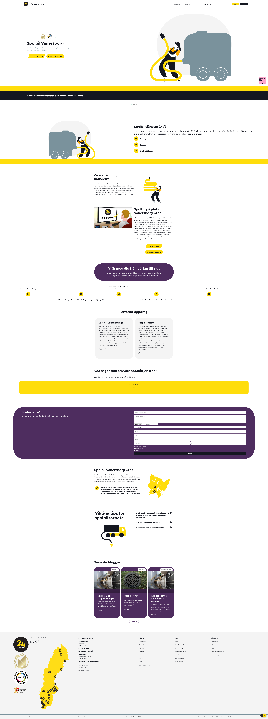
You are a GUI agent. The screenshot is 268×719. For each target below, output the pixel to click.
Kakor (29, 716)
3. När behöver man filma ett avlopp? (150, 527)
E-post (137, 450)
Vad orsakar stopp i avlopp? (106, 597)
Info (197, 4)
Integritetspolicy (81, 716)
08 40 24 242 (83, 658)
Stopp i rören (131, 595)
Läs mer (100, 610)
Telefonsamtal (139, 448)
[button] (154, 515)
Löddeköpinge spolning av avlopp (159, 598)
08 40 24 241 (83, 667)
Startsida (177, 4)
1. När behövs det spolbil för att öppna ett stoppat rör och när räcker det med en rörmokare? (152, 515)
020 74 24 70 (39, 4)
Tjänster (187, 4)
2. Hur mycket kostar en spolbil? (148, 522)
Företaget (207, 4)
